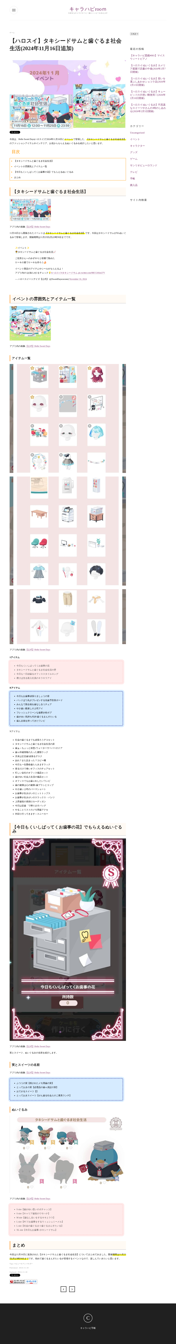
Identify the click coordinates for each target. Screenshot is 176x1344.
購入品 (134, 185)
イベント (135, 139)
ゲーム (12, 32)
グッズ (134, 152)
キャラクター (137, 145)
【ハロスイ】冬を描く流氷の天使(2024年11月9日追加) (72, 1289)
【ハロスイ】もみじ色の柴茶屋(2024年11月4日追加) (63, 1289)
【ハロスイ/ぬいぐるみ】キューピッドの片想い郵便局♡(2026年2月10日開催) (148, 94)
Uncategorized (137, 132)
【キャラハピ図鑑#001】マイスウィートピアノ (147, 57)
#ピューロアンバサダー (24, 1264)
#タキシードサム (69, 273)
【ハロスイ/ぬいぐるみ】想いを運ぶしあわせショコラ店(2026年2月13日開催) (148, 81)
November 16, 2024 (78, 279)
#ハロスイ (56, 273)
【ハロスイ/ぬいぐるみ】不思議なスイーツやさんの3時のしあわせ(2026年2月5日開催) (148, 108)
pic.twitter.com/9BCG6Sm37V (91, 273)
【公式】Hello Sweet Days (38, 227)
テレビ (134, 172)
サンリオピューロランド (143, 165)
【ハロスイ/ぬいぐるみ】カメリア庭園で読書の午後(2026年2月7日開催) (148, 68)
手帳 (132, 178)
